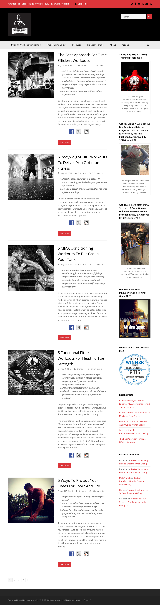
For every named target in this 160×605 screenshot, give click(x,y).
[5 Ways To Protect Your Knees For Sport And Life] (31, 500)
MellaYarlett (124, 477)
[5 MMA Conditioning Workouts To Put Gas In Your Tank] (31, 268)
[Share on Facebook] (71, 131)
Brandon (82, 65)
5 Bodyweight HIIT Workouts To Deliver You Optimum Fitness (82, 162)
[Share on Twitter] (78, 131)
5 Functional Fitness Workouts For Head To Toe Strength (81, 358)
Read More (64, 142)
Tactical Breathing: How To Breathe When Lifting (132, 481)
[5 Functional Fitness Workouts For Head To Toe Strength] (31, 373)
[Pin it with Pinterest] (93, 131)
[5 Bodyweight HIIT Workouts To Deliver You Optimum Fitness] (31, 177)
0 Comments (97, 65)
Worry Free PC (84, 600)
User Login (83, 3)
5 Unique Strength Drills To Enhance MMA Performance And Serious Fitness (134, 404)
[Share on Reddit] (86, 131)
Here (121, 489)
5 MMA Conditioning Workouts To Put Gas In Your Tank (78, 253)
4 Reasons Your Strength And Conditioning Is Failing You (132, 502)
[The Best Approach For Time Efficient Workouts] (31, 75)
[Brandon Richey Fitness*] (19, 24)
